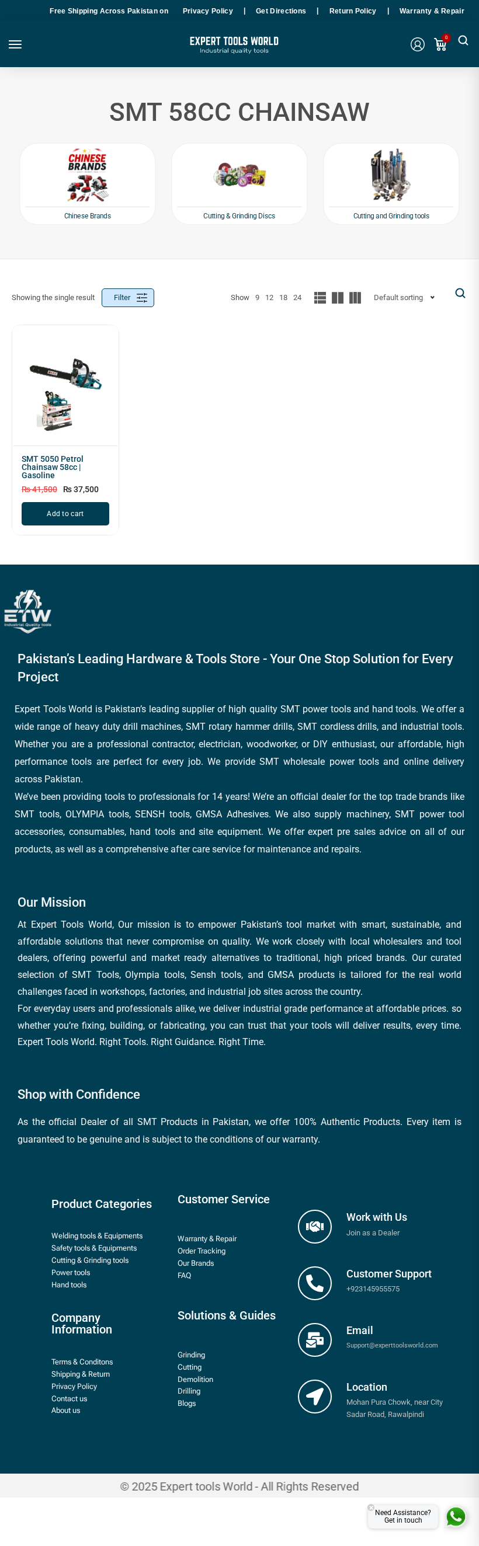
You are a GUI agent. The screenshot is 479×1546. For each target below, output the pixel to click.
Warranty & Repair (432, 11)
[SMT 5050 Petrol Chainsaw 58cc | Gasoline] (65, 390)
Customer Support (389, 1274)
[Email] (315, 1340)
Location (366, 1387)
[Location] (315, 1396)
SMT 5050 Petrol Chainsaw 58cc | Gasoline (53, 467)
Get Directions (281, 11)
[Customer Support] (315, 1283)
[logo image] (233, 49)
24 (297, 297)
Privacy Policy (208, 11)
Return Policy (353, 11)
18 (283, 297)
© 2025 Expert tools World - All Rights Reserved (239, 1486)
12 (269, 297)
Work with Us (376, 1217)
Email (359, 1330)
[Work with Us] (315, 1227)
